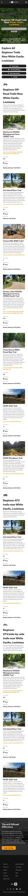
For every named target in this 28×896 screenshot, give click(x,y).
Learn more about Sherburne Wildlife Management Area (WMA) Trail (14, 142)
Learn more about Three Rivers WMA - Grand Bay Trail (14, 359)
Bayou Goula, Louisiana (14, 42)
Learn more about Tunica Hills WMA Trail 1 (14, 247)
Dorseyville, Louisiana (19, 40)
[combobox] (15, 29)
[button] (14, 66)
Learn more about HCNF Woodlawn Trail (14, 465)
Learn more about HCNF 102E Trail (14, 413)
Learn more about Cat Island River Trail (14, 196)
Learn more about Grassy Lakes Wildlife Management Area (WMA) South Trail (14, 301)
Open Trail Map (8, 848)
